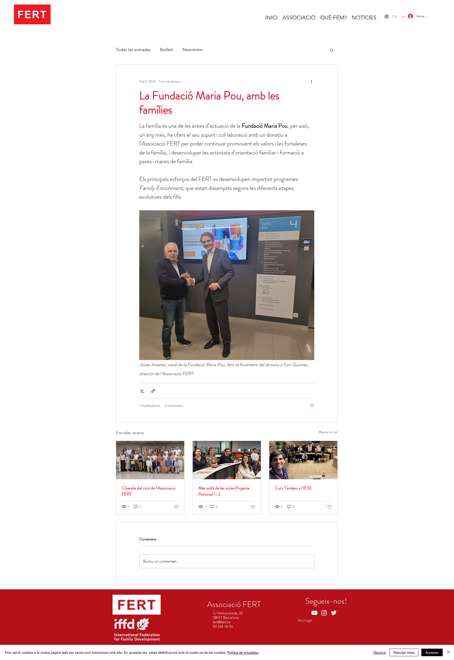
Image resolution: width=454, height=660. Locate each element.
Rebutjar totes (404, 652)
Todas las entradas (133, 49)
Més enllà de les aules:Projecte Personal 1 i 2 (223, 491)
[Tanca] (448, 652)
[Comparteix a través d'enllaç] (153, 391)
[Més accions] (311, 81)
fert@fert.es (221, 622)
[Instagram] (386, 16)
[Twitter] (333, 612)
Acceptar (432, 652)
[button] (331, 50)
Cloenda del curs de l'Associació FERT (148, 491)
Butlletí (166, 49)
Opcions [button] (379, 652)
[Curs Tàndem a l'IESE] (303, 460)
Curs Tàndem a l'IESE (293, 488)
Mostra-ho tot (328, 432)
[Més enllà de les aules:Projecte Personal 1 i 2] (227, 460)
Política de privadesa (242, 652)
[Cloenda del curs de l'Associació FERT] (150, 460)
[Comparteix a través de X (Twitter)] (141, 391)
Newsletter (193, 49)
